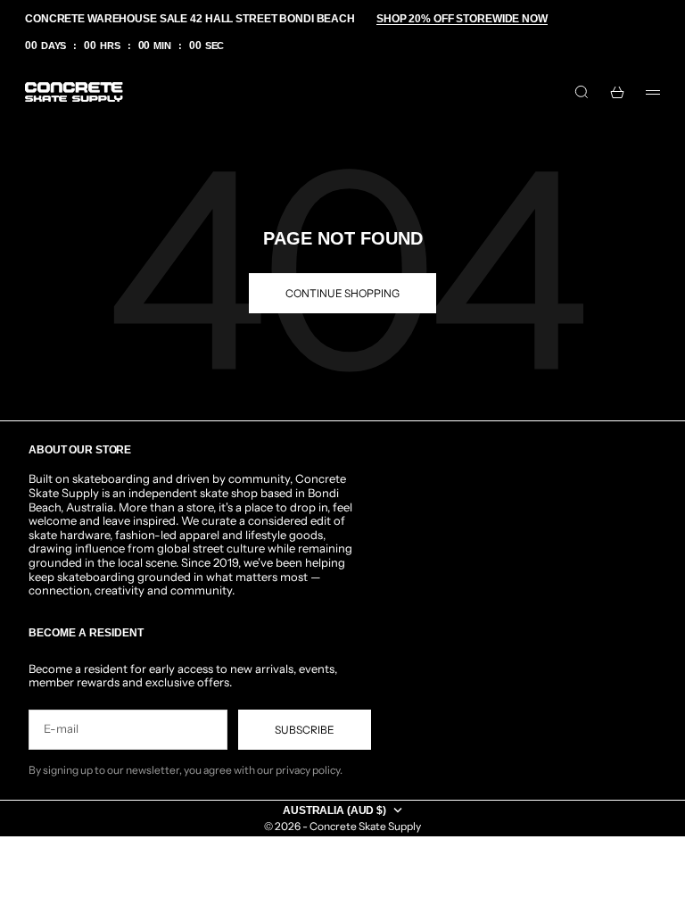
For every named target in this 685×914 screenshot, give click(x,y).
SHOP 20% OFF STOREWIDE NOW (462, 18)
